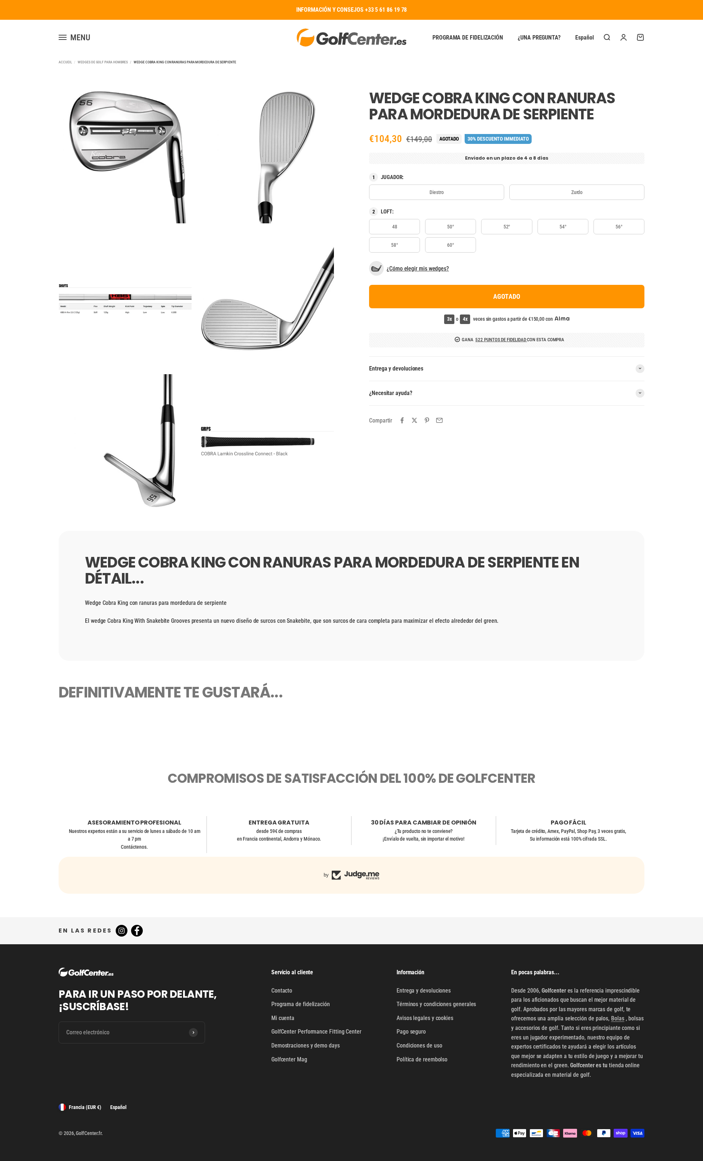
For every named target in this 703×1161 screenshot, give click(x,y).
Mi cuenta (282, 1018)
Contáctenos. (134, 847)
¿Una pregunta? (539, 37)
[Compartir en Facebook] (402, 420)
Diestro (436, 192)
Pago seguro (411, 1031)
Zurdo (577, 192)
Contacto (281, 990)
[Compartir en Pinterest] (427, 420)
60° (450, 245)
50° (450, 226)
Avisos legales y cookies (425, 1018)
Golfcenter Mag (289, 1059)
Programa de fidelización (467, 37)
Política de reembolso (422, 1059)
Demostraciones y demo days (305, 1045)
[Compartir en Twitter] (414, 420)
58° (394, 245)
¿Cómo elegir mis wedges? (418, 268)
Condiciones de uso (419, 1045)
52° (506, 226)
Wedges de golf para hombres (103, 62)
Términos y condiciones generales (436, 1004)
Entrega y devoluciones (424, 990)
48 (394, 226)
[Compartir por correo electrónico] (439, 420)
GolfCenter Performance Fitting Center (316, 1031)
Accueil (65, 62)
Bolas (617, 1018)
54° (562, 226)
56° (618, 226)
